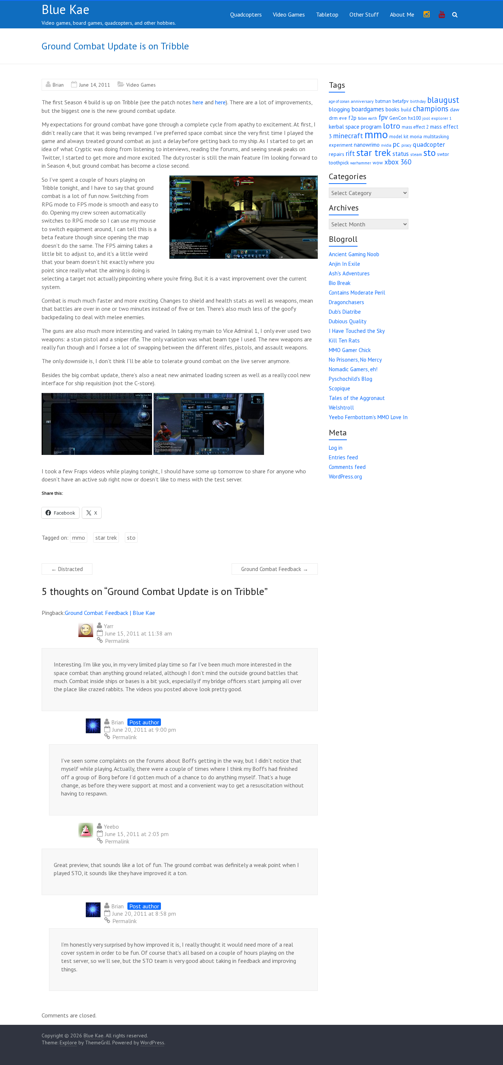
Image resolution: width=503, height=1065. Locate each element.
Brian (58, 84)
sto (131, 537)
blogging (339, 109)
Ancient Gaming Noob (354, 254)
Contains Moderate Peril (357, 292)
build (406, 110)
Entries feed (343, 457)
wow (378, 163)
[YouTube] (442, 14)
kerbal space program (355, 126)
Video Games (289, 14)
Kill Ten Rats (344, 340)
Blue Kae (65, 9)
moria (416, 136)
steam (416, 154)
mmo (78, 537)
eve (343, 118)
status (401, 154)
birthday (418, 101)
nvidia (386, 145)
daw (454, 109)
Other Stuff (364, 14)
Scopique (339, 388)
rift (350, 153)
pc (396, 144)
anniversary (362, 101)
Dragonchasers (346, 302)
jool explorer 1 (436, 118)
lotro (391, 126)
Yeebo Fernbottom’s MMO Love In (368, 417)
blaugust (443, 99)
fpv (383, 117)
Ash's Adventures (349, 273)
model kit (398, 136)
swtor (443, 154)
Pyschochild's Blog (350, 378)
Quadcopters (246, 14)
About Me (402, 14)
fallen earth (367, 118)
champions (431, 109)
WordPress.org (345, 476)
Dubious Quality (347, 321)
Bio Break (340, 282)
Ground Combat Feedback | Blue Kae (110, 612)
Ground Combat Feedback (274, 568)
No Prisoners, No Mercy (355, 359)
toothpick (339, 162)
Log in (335, 447)
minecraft (348, 135)
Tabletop (327, 14)
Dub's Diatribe (345, 311)
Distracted (67, 568)
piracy (406, 145)
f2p (352, 117)
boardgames (367, 109)
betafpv (401, 101)
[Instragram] (426, 14)
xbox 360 (397, 161)
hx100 (414, 118)
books (393, 109)
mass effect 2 (415, 127)
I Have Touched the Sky (357, 330)
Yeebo (111, 826)
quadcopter (429, 144)
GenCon (398, 118)
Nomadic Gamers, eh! (353, 369)
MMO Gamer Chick (350, 350)
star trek (106, 537)
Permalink (117, 640)
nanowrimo (367, 144)
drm (333, 118)
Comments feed (347, 466)
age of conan (339, 101)
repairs (336, 154)
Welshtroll (341, 407)
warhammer (360, 163)
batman (383, 101)
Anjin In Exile (344, 263)
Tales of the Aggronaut (357, 397)
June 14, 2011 (94, 84)
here (198, 102)
